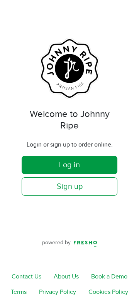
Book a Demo (109, 276)
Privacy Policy (57, 292)
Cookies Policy (108, 292)
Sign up (70, 186)
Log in (69, 165)
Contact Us (26, 276)
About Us (66, 276)
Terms (19, 292)
